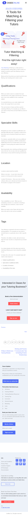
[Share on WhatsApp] (5, 342)
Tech (10, 8)
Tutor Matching (5, 67)
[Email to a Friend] (15, 342)
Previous (3, 327)
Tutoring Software (17, 9)
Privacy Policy (4, 463)
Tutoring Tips (8, 396)
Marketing (7, 403)
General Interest (9, 401)
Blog (7, 8)
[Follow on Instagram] (20, 460)
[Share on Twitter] (12, 342)
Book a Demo (14, 303)
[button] (26, 3)
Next (26, 331)
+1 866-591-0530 (5, 507)
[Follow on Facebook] (17, 460)
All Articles (7, 389)
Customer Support (5, 465)
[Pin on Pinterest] (19, 342)
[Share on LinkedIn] (22, 342)
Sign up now (13, 318)
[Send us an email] (17, 464)
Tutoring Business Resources (12, 394)
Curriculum (7, 398)
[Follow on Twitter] (24, 460)
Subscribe (7, 484)
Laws (6, 406)
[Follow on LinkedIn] (20, 464)
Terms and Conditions (6, 461)
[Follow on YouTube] (24, 464)
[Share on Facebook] (8, 342)
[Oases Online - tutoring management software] (11, 2)
